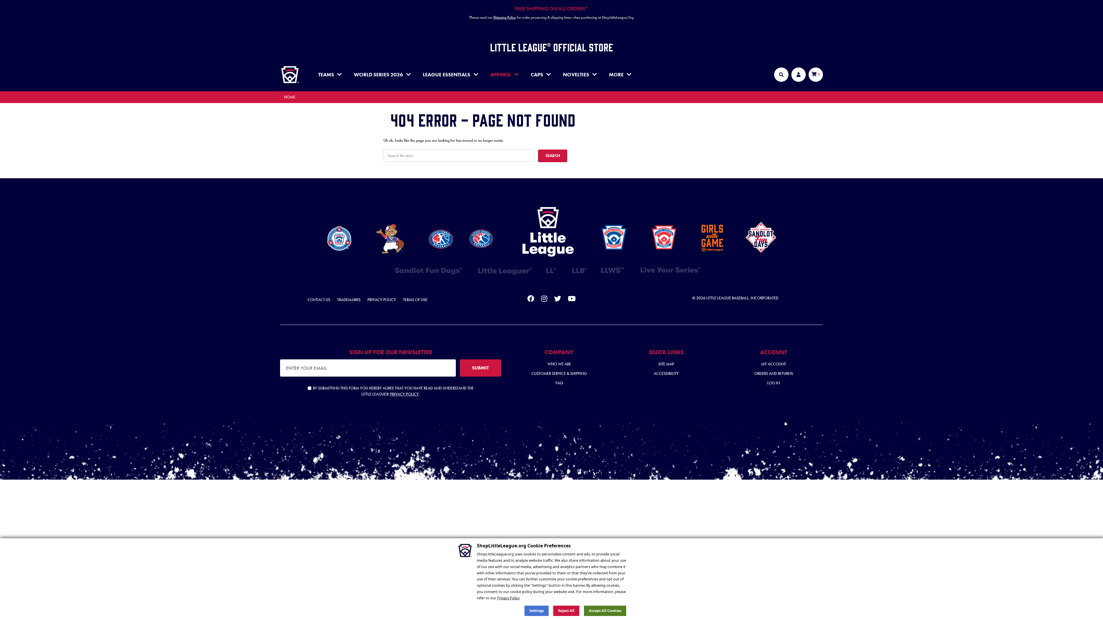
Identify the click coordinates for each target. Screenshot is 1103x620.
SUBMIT (480, 368)
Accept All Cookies (605, 610)
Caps (537, 74)
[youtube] (571, 299)
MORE (616, 74)
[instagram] (544, 299)
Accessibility (666, 373)
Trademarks (348, 299)
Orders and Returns (773, 373)
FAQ (559, 382)
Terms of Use (415, 299)
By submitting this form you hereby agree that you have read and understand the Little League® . (393, 391)
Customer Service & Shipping (559, 373)
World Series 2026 (378, 74)
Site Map (666, 364)
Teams (326, 74)
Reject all (566, 610)
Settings (536, 610)
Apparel (500, 74)
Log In (773, 382)
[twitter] (557, 299)
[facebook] (531, 299)
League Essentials (446, 74)
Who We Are (559, 364)
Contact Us (319, 299)
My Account (773, 364)
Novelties (576, 74)
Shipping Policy (504, 17)
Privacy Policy (381, 299)
